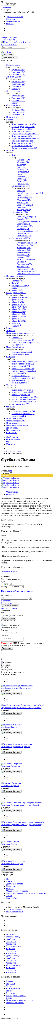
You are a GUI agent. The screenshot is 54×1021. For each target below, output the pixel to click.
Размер (4, 586)
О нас (8, 442)
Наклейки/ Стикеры (15, 1002)
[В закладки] (7, 701)
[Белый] (6, 584)
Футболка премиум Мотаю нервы (16, 688)
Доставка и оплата (14, 16)
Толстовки (11, 941)
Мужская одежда (13, 937)
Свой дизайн (12, 437)
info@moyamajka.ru (9, 37)
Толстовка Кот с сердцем (12, 863)
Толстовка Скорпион (10, 766)
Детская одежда (13, 956)
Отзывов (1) (11, 494)
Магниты (10, 993)
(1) (10, 471)
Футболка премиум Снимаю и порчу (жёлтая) (21, 707)
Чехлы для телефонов (16, 995)
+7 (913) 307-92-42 (9, 44)
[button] (6, 7)
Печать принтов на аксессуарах (20, 1000)
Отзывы (10, 24)
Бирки (9, 998)
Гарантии (10, 19)
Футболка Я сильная (10, 727)
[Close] (2, 623)
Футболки (10, 939)
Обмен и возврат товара (17, 891)
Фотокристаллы (13, 988)
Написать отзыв (8, 618)
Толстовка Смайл (9, 844)
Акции (9, 895)
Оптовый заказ (13, 439)
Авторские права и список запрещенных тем (26, 893)
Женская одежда (13, 451)
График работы (13, 21)
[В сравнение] (7, 679)
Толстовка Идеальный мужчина (15, 746)
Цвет (4, 581)
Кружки (10, 981)
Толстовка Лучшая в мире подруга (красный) (21, 824)
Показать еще (7, 872)
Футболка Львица (9, 572)
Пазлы (9, 991)
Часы (8, 986)
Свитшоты (11, 944)
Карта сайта (11, 898)
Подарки (10, 934)
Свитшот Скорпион (10, 785)
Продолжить (7, 648)
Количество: (6, 595)
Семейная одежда (14, 965)
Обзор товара (12, 492)
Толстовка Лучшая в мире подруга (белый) (20, 805)
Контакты (10, 444)
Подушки (10, 984)
